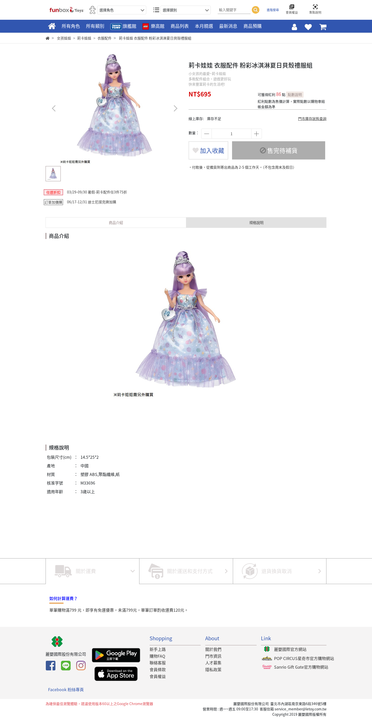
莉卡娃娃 (84, 38)
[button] (175, 108)
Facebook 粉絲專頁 (66, 689)
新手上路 (158, 649)
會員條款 (158, 669)
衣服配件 (104, 38)
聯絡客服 (158, 663)
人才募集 (213, 663)
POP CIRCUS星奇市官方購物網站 (304, 658)
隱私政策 (213, 669)
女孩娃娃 (64, 38)
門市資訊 (213, 656)
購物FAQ (157, 656)
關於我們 (213, 649)
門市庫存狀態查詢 (312, 118)
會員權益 (158, 676)
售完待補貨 (282, 150)
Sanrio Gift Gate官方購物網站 (301, 667)
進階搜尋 (273, 10)
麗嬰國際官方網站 (290, 649)
